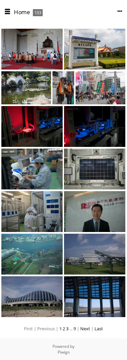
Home (22, 12)
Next (85, 329)
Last (98, 329)
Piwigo (64, 352)
